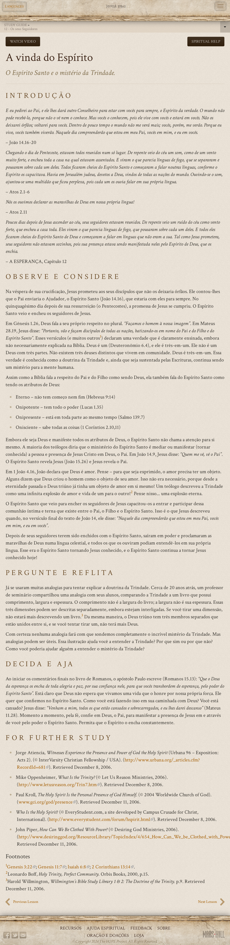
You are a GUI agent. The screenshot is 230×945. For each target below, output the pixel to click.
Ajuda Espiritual (106, 928)
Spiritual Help (206, 41)
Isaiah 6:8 (78, 867)
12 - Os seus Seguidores (21, 29)
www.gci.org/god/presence (47, 802)
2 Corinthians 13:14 (113, 867)
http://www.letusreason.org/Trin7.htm (59, 784)
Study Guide (15, 25)
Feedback (141, 928)
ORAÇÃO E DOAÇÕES (108, 936)
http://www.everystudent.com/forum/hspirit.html (101, 819)
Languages (14, 6)
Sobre (164, 928)
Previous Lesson (25, 901)
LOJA (139, 936)
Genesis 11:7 (51, 867)
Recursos (71, 928)
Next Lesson (207, 901)
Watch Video (23, 41)
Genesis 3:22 (21, 867)
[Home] (115, 6)
